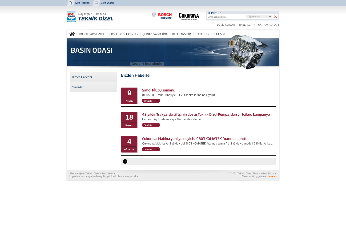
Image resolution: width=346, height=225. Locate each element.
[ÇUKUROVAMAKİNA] (155, 34)
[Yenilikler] (93, 87)
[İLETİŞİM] (219, 34)
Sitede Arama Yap (275, 17)
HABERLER (245, 25)
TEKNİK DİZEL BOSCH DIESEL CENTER (90, 17)
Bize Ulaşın (108, 2)
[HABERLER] (202, 34)
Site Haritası (82, 2)
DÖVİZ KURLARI (226, 25)
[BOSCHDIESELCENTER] (124, 34)
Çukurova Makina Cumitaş (187, 16)
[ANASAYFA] (72, 34)
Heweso (272, 176)
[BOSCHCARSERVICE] (92, 34)
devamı (148, 100)
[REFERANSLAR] (181, 34)
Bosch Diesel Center (162, 16)
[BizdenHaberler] (93, 77)
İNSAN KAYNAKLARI (267, 25)
